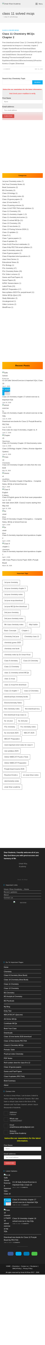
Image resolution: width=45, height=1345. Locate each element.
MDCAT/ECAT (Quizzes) (13, 1015)
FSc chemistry (7, 268)
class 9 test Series (9, 259)
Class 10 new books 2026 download (18, 1036)
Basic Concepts (10, 630)
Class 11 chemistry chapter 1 (13, 214)
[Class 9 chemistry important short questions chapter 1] (6, 546)
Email (8, 1320)
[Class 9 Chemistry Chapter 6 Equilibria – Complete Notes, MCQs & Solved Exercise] (6, 476)
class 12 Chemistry (31, 691)
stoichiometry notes (11, 781)
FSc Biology (7, 265)
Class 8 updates (8, 241)
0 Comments (24, 1187)
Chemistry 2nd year (11, 636)
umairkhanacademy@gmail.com (22, 1127)
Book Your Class (10, 1028)
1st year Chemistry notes (11, 181)
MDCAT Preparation (10, 289)
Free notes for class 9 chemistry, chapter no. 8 (19, 430)
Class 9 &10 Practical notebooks (14, 244)
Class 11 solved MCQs (10, 30)
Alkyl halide (33, 624)
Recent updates (10, 892)
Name (8, 1312)
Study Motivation (8, 298)
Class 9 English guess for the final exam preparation (22, 497)
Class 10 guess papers (11, 199)
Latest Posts (7, 286)
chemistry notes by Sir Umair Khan (17, 655)
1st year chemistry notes (13, 594)
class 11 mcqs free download (15, 685)
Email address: (8, 107)
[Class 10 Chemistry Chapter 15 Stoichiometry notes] (6, 438)
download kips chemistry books (16, 697)
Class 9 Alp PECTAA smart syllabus (16, 247)
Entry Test (7, 1011)
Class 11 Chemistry (9, 211)
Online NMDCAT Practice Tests (16, 757)
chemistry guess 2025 (12, 642)
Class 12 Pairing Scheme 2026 (14, 229)
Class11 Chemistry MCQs (13, 1045)
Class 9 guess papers (10, 253)
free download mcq (32, 709)
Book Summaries (8, 187)
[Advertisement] (22, 146)
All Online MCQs (10, 1019)
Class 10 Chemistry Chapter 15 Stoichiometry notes (22, 443)
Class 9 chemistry (11, 661)
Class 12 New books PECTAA (15, 1041)
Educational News (9, 262)
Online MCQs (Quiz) (10, 295)
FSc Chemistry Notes (10, 271)
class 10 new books (9, 202)
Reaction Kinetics (11, 775)
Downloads (8, 1033)
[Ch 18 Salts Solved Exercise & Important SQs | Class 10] (6, 375)
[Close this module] (41, 1276)
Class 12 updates (9, 232)
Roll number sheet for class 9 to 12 (17, 1063)
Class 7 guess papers (10, 238)
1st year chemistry (11, 582)
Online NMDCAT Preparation (15, 763)
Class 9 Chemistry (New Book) (15, 975)
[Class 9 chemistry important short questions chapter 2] (6, 530)
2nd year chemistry (11, 612)
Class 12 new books (10, 226)
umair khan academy (12, 787)
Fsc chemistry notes (28, 727)
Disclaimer (33, 1266)
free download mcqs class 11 (15, 715)
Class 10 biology (8, 193)
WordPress (6, 307)
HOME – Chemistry (12, 1266)
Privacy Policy (28, 1268)
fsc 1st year (8, 721)
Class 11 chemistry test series (13, 217)
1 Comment (6, 69)
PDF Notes (8, 1058)
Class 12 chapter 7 (11, 691)
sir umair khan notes (31, 775)
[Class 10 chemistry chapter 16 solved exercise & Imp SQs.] (6, 408)
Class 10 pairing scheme (11, 205)
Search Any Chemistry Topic (13, 78)
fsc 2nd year (23, 721)
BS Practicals (9, 1001)
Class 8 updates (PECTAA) (14, 1076)
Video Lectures (8, 304)
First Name (6, 98)
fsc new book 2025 (11, 733)
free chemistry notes (12, 709)
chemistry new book (11, 648)
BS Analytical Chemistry (13, 996)
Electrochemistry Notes (13, 703)
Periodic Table (9, 1050)
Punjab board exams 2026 (14, 769)
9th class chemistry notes (13, 624)
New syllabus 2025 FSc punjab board (16, 292)
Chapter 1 (25, 630)
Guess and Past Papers (11, 277)
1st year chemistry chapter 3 (15, 588)
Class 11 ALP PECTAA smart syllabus (16, 208)
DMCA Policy (16, 1268)
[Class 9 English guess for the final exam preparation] (6, 492)
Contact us (8, 897)
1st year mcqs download (13, 600)
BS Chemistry (7, 190)
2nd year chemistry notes (13, 618)
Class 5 (5, 235)
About (6, 895)
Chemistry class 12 (31, 636)
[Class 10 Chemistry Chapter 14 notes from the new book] (6, 459)
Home (6, 967)
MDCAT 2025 (29, 733)
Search (37, 82)
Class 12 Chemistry (9, 223)
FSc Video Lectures (9, 274)
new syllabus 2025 (11, 751)
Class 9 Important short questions (15, 256)
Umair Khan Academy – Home (16, 889)
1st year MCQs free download (15, 606)
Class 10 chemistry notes (11, 196)
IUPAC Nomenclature (10, 283)
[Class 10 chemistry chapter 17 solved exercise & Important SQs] (6, 391)
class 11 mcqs (9, 679)
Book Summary (9, 1081)
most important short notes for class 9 (18, 745)
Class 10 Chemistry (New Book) (16, 980)
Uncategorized (8, 301)
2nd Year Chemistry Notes (12, 184)
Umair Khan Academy (18, 1133)
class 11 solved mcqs (11, 17)
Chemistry (8, 971)
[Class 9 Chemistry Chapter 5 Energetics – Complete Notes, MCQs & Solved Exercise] (6, 514)
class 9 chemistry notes (11, 250)
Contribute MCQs (10, 1023)
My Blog (7, 1007)
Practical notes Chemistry (13, 1054)
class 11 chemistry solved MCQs (16, 673)
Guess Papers (7, 280)
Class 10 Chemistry (30, 661)
